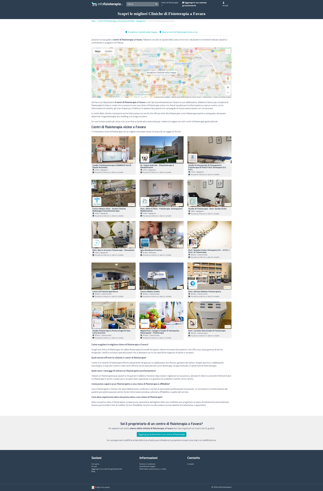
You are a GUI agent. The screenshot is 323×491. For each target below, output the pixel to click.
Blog (93, 471)
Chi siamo (95, 464)
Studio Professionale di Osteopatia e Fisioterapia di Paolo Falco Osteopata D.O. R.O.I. (207, 167)
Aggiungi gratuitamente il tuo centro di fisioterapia (161, 434)
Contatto (190, 464)
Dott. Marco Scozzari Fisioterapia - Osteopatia (113, 250)
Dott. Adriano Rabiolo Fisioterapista (204, 291)
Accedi (225, 5)
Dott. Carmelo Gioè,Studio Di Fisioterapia (206, 331)
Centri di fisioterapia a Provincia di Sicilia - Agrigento (121, 21)
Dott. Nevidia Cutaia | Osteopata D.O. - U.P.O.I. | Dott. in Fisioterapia (209, 251)
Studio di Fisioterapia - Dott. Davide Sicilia (207, 209)
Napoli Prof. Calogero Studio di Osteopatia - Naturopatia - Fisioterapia (160, 332)
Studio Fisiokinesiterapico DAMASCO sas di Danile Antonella (111, 166)
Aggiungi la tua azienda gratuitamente (194, 4)
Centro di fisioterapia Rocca (105, 291)
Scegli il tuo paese (102, 487)
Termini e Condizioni (147, 464)
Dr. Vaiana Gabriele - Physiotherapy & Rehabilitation (157, 166)
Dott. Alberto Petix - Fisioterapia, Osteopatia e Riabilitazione (161, 210)
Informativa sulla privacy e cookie (152, 469)
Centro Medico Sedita (150, 291)
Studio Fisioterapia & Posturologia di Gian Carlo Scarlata (111, 332)
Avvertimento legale (147, 466)
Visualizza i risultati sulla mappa (161, 72)
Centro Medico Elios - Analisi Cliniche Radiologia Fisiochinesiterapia (109, 210)
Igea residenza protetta (151, 250)
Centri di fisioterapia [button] (169, 2)
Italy (93, 21)
